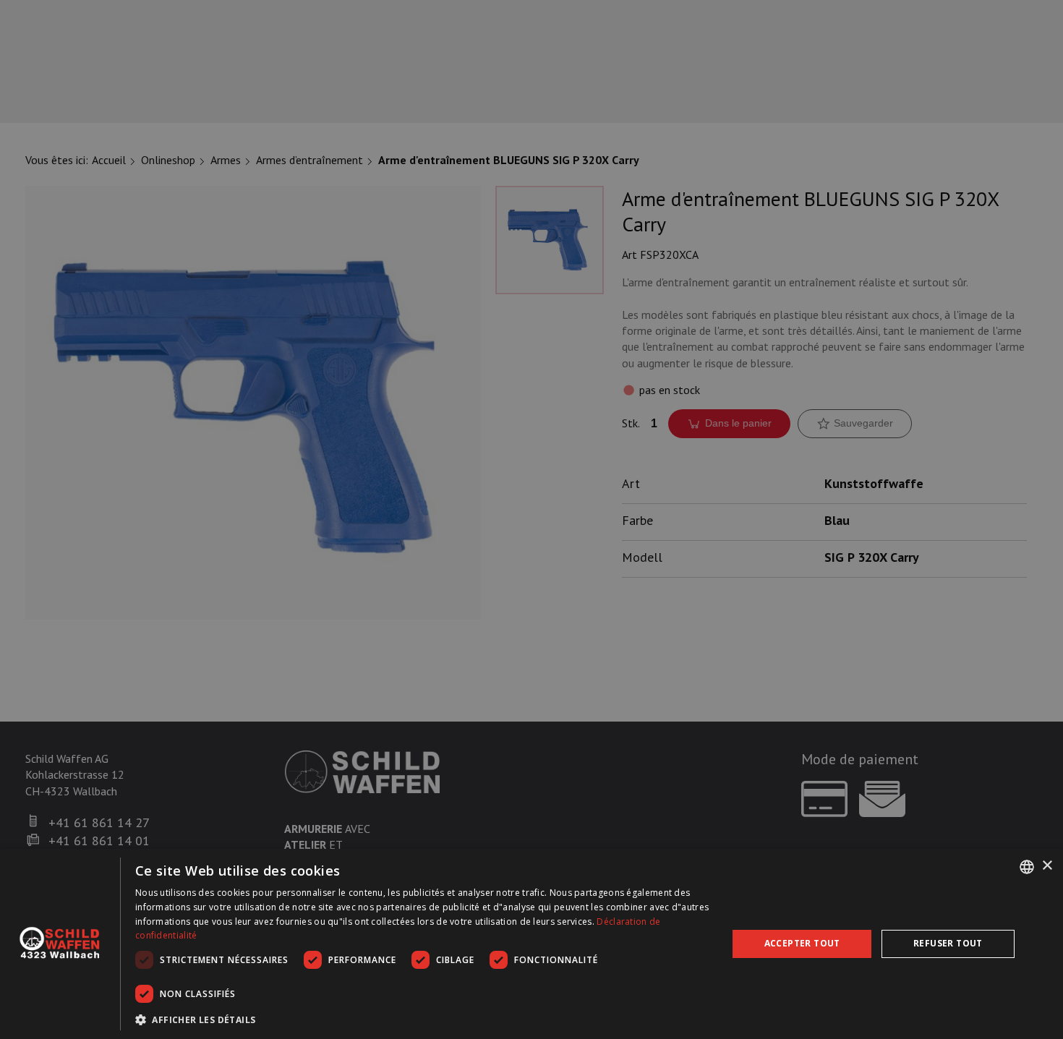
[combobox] (1027, 867)
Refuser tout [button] (948, 943)
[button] (422, 1019)
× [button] (1046, 865)
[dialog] (531, 944)
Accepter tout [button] (802, 943)
